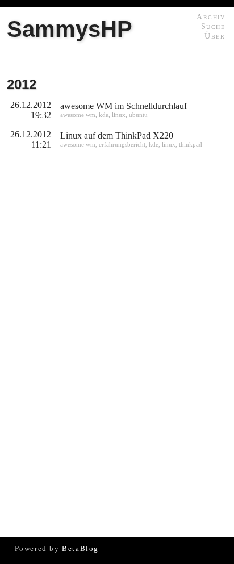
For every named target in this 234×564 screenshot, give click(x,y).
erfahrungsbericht (122, 144)
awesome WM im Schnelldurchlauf (123, 106)
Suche (213, 26)
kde (103, 114)
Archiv (211, 16)
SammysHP (69, 28)
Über (214, 35)
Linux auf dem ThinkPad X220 (116, 135)
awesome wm (77, 114)
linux (119, 114)
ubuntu (138, 114)
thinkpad (190, 144)
